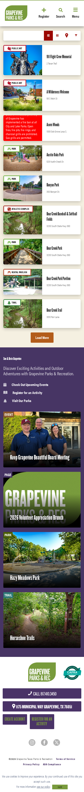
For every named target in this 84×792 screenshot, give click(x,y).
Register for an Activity (27, 392)
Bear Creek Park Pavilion (59, 278)
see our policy (43, 786)
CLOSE (60, 787)
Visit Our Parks (21, 401)
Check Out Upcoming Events (30, 384)
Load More (42, 337)
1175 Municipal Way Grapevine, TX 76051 (43, 706)
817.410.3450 (44, 694)
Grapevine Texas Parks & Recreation (35, 759)
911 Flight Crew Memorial (59, 56)
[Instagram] (32, 742)
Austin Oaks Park (55, 154)
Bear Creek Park (54, 248)
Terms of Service (65, 759)
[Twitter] (56, 742)
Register (44, 16)
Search (60, 16)
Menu (75, 16)
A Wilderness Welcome (58, 91)
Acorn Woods (53, 124)
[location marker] (66, 35)
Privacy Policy (31, 764)
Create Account (15, 719)
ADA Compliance (52, 764)
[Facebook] (44, 742)
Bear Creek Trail (54, 310)
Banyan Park (53, 184)
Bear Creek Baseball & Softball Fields (62, 216)
